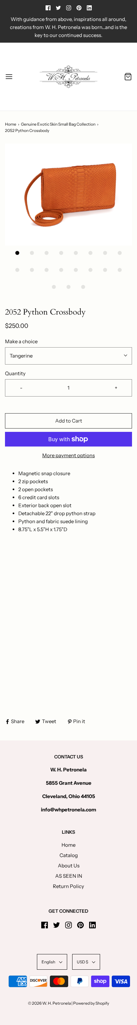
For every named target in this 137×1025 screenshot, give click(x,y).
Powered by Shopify (91, 1003)
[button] (68, 195)
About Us (68, 865)
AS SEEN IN (68, 876)
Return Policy (68, 886)
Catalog (69, 855)
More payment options (68, 455)
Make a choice (21, 341)
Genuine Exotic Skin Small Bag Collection (58, 124)
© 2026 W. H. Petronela (49, 1003)
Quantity (15, 373)
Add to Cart (68, 421)
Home (10, 124)
